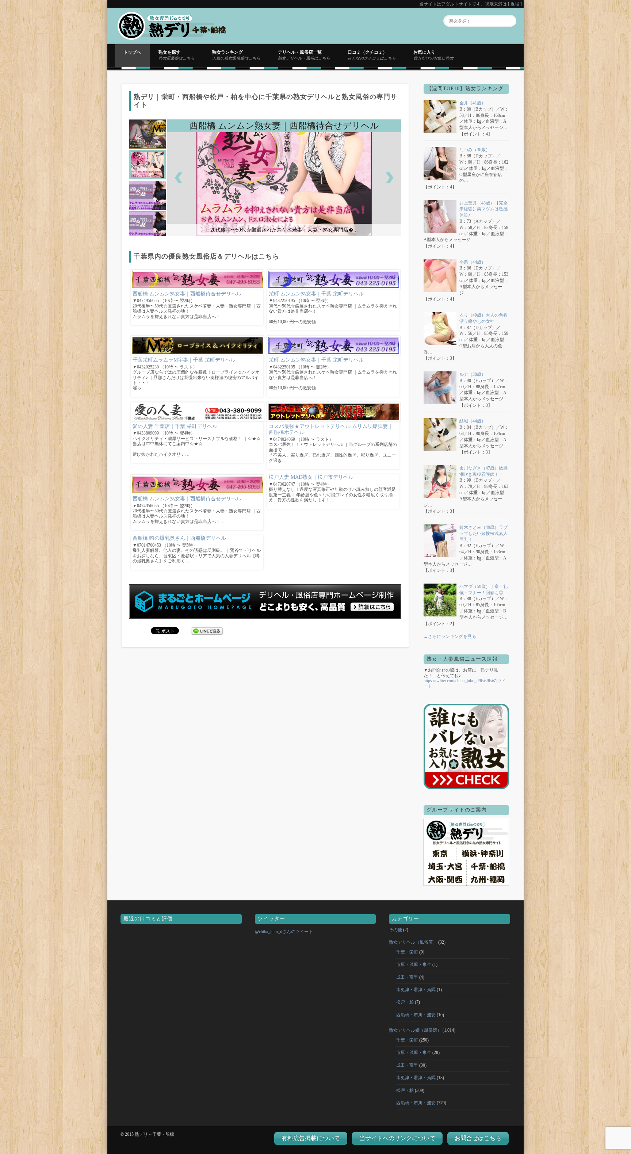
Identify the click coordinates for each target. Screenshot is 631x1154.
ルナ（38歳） (472, 374)
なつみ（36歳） (474, 149)
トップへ (132, 52)
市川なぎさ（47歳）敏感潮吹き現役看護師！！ (483, 471)
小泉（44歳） (472, 262)
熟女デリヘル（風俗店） (413, 942)
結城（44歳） (472, 421)
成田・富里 (407, 977)
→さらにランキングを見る (450, 636)
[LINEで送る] (207, 630)
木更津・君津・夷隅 (416, 989)
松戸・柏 (405, 1002)
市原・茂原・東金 (413, 964)
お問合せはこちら (478, 1138)
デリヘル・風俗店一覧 (304, 55)
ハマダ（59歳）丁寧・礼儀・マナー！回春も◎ (483, 589)
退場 (514, 4)
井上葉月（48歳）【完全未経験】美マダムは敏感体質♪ (483, 209)
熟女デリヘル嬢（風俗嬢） (415, 1030)
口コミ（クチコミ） (372, 55)
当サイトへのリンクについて (397, 1138)
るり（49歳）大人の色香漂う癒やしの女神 (483, 318)
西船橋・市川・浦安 (416, 1014)
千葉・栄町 (407, 952)
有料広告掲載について (311, 1138)
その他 (395, 929)
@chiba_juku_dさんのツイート (284, 931)
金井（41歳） (472, 103)
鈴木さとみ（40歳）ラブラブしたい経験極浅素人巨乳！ (483, 533)
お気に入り (433, 55)
